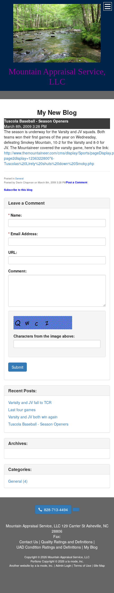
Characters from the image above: (44, 336)
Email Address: (23, 233)
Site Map (99, 565)
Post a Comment (76, 182)
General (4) (18, 481)
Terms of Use (82, 565)
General (19, 178)
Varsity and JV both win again (33, 416)
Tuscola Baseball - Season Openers (38, 424)
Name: (15, 215)
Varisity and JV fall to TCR (29, 402)
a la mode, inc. (44, 565)
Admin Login (63, 565)
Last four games (22, 409)
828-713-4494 (56, 509)
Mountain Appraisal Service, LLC (57, 76)
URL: (12, 252)
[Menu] (107, 6)
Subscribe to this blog (18, 190)
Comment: (17, 271)
